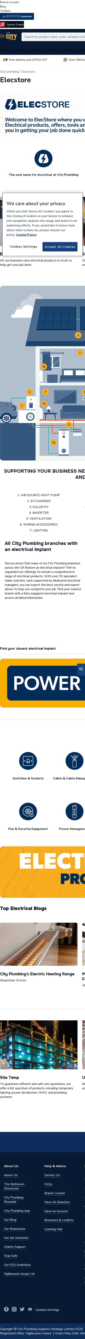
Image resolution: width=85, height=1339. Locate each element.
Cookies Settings (23, 246)
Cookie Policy (26, 235)
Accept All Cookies (60, 246)
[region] (42, 224)
